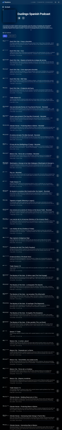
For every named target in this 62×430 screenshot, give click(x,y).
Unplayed (12, 36)
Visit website (7, 32)
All (5, 36)
